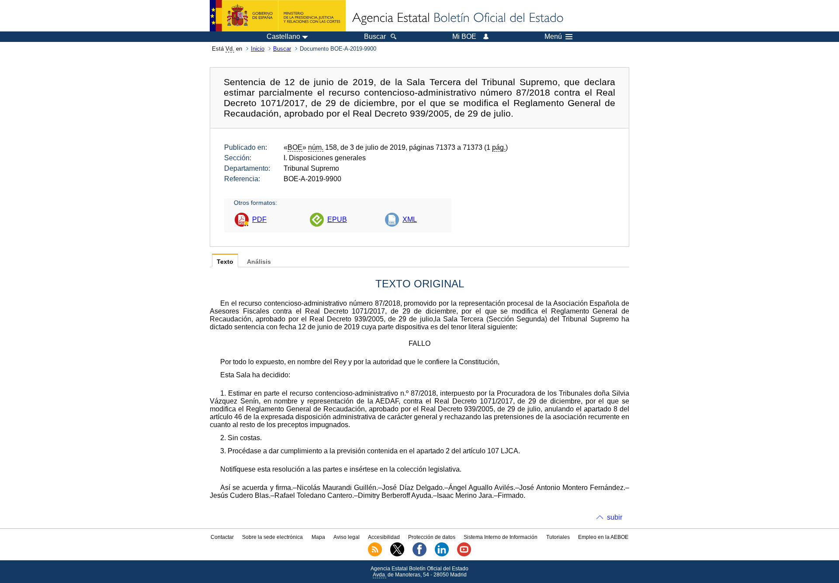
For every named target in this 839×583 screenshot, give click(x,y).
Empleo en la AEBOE (603, 537)
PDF (259, 219)
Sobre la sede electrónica (272, 537)
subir (614, 517)
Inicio (257, 48)
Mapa (318, 537)
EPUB (337, 219)
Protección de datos (431, 537)
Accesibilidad (384, 537)
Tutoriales (558, 537)
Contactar (222, 537)
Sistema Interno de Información (500, 537)
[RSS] (375, 555)
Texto (225, 262)
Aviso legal (346, 537)
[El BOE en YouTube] (464, 555)
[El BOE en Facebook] (419, 555)
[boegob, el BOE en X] (397, 555)
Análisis (259, 262)
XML (409, 219)
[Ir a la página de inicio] (457, 18)
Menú (553, 36)
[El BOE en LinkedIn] (442, 555)
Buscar (282, 48)
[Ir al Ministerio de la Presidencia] (278, 15)
